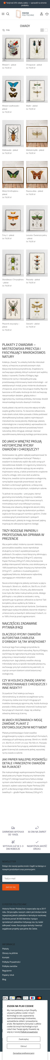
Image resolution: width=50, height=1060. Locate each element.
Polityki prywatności (29, 1031)
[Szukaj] (9, 14)
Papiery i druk (8, 975)
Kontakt (5, 957)
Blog (4, 979)
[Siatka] (42, 30)
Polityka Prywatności (11, 961)
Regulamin (7, 970)
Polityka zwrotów (9, 966)
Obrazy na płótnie (10, 953)
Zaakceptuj (23, 1039)
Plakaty (5, 948)
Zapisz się (11, 887)
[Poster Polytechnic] (25, 14)
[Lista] (46, 30)
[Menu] (3, 14)
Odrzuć (24, 1046)
